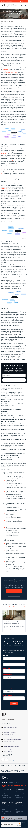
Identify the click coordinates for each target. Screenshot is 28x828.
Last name (6, 661)
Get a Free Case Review (14, 591)
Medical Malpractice (19, 805)
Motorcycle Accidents (6, 797)
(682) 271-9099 (10, 638)
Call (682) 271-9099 (14, 594)
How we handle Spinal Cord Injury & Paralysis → (14, 606)
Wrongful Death (5, 813)
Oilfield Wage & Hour (19, 799)
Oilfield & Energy (19, 789)
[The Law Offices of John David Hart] (9, 778)
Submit (14, 703)
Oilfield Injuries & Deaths (20, 791)
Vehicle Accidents (6, 789)
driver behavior (10, 184)
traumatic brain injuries (11, 72)
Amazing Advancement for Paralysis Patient (13, 621)
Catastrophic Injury (6, 805)
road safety (10, 160)
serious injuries (6, 69)
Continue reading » (8, 629)
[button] (22, 5)
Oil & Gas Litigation (19, 797)
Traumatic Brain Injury (6, 811)
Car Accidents (5, 795)
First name (6, 655)
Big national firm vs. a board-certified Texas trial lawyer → (14, 786)
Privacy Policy (19, 683)
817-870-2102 (5, 782)
